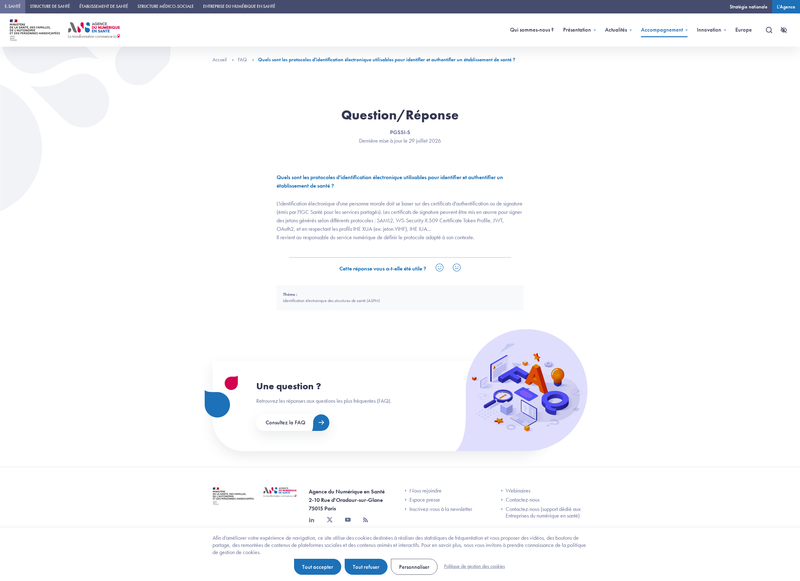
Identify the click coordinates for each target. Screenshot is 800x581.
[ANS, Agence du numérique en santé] (94, 30)
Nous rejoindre (425, 490)
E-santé (13, 6)
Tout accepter (317, 566)
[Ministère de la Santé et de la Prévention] (233, 500)
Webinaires (518, 490)
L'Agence (786, 6)
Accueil (220, 59)
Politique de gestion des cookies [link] (474, 566)
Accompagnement (662, 29)
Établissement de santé (103, 6)
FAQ (243, 59)
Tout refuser (366, 566)
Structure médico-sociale (166, 6)
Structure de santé (50, 6)
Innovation (709, 29)
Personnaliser (414, 566)
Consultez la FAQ (285, 422)
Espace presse (424, 499)
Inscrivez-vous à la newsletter (440, 509)
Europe (743, 29)
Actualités (616, 29)
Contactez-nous (522, 499)
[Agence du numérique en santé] (280, 497)
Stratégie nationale (749, 6)
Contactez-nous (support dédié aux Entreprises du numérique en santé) (543, 512)
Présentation (577, 29)
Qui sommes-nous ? (532, 29)
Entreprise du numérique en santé (239, 6)
